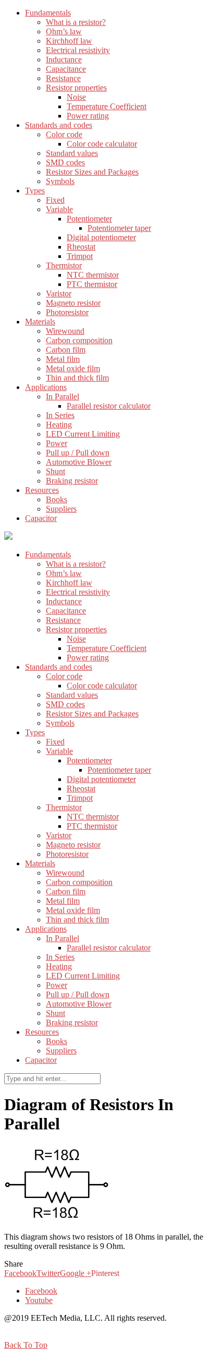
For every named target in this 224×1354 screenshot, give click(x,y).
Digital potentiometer (101, 237)
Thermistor (64, 265)
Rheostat (81, 246)
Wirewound (65, 331)
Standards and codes (58, 125)
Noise (76, 97)
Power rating (88, 115)
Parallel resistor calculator (109, 405)
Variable (59, 209)
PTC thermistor (92, 284)
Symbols (60, 181)
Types (35, 190)
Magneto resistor (73, 302)
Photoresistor (67, 312)
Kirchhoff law (69, 40)
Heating (59, 424)
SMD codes (65, 162)
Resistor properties (76, 87)
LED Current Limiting (83, 433)
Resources (42, 490)
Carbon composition (79, 340)
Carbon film (65, 349)
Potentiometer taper (119, 228)
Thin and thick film (77, 377)
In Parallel (62, 396)
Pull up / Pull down (77, 452)
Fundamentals (48, 12)
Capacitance (66, 68)
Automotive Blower (78, 462)
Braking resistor (72, 480)
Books (56, 499)
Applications (46, 387)
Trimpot (80, 256)
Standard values (72, 153)
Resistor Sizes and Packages (92, 171)
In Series (60, 415)
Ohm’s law (64, 31)
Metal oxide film (73, 368)
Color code (64, 134)
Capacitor (41, 518)
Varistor (58, 293)
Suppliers (61, 508)
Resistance (63, 78)
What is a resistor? (76, 22)
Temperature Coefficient (106, 106)
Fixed (55, 200)
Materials (40, 321)
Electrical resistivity (78, 50)
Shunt (55, 471)
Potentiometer (89, 218)
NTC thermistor (93, 274)
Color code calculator (102, 143)
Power (56, 443)
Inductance (64, 59)
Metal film (63, 359)
